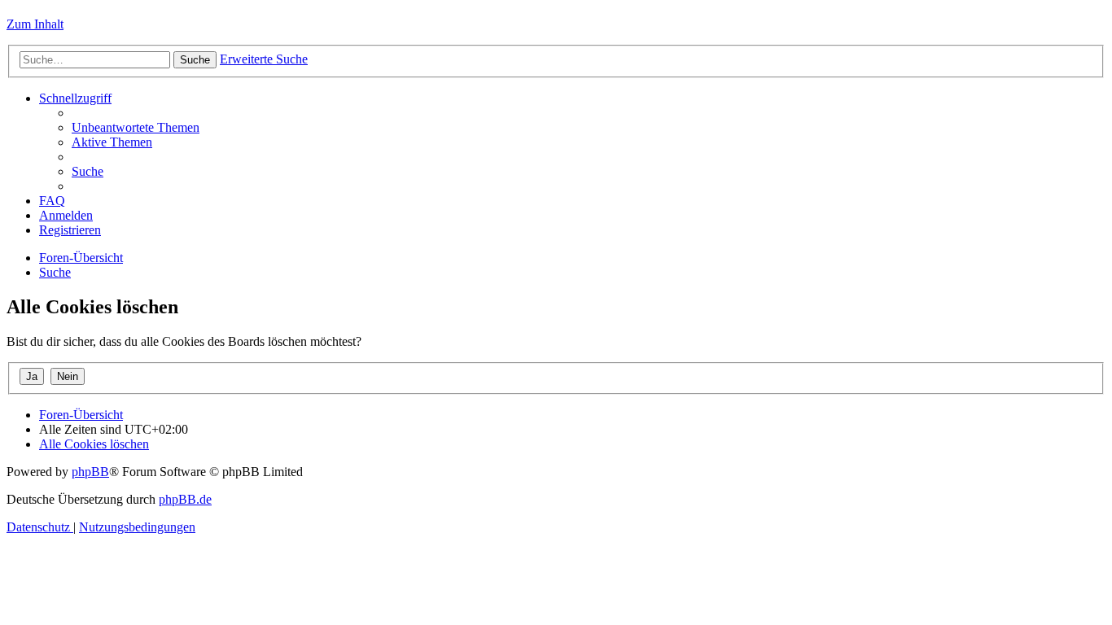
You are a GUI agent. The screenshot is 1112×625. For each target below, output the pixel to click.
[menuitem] (135, 127)
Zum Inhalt (35, 24)
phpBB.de (185, 499)
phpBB (90, 472)
